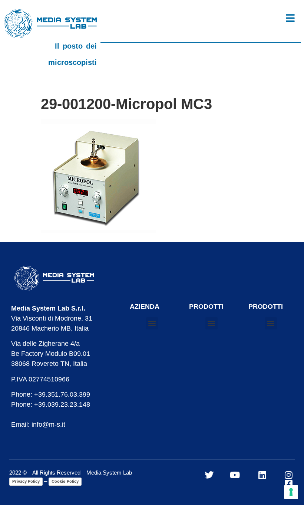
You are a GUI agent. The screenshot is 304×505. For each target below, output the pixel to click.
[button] (152, 323)
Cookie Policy (65, 481)
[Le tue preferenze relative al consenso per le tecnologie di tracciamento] (291, 492)
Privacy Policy (26, 481)
